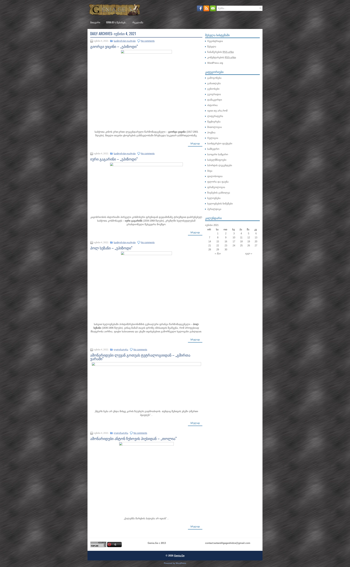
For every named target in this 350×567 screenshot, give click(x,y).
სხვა (209, 170)
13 (256, 237)
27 (256, 245)
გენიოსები (213, 88)
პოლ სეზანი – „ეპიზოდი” (111, 248)
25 (241, 245)
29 (217, 249)
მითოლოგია (214, 127)
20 (256, 241)
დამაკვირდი (214, 99)
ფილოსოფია (215, 176)
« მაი (218, 253)
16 (226, 241)
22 (217, 245)
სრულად (195, 143)
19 (248, 241)
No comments (148, 41)
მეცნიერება (214, 121)
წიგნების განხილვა (218, 192)
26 (248, 245)
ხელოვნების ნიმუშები (220, 203)
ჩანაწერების (220, 52)
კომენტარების (221, 57)
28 (209, 249)
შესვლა (211, 46)
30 (226, 249)
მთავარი (95, 22)
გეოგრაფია (214, 94)
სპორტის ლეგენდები (219, 165)
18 (241, 241)
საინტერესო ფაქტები (125, 41)
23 (226, 245)
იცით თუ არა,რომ (217, 110)
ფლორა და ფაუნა (218, 181)
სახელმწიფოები (216, 160)
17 (234, 241)
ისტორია (212, 105)
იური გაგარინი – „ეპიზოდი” (114, 159)
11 (241, 237)
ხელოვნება (214, 198)
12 (248, 237)
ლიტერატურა (121, 349)
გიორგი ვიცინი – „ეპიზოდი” (114, 46)
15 (217, 241)
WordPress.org (215, 63)
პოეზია (211, 132)
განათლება (214, 83)
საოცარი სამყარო (217, 154)
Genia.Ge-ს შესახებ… (116, 22)
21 (209, 245)
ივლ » (248, 253)
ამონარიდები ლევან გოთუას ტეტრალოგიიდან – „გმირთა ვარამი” (140, 356)
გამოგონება (214, 78)
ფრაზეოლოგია (216, 187)
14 (209, 241)
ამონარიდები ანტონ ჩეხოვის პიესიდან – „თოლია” (133, 438)
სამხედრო (213, 149)
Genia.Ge (179, 555)
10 (234, 237)
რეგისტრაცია (215, 41)
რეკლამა (138, 22)
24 (234, 245)
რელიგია (212, 138)
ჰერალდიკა (214, 209)
